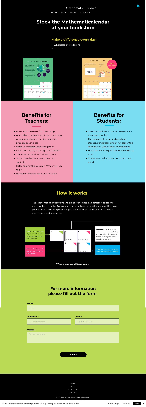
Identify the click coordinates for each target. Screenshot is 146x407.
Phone (78, 317)
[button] (138, 5)
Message (31, 330)
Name (30, 303)
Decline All (126, 404)
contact (73, 392)
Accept (136, 404)
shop (73, 386)
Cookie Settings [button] (113, 404)
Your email (32, 317)
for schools (72, 389)
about (73, 384)
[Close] (143, 403)
